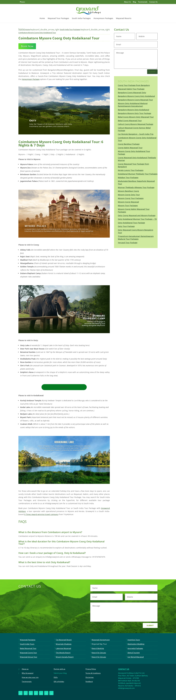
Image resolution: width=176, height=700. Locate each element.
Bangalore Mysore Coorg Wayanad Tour (135, 100)
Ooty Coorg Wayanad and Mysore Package (136, 215)
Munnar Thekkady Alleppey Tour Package (136, 187)
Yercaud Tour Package (127, 242)
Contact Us (153, 2)
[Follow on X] (31, 693)
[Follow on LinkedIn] (36, 693)
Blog (134, 2)
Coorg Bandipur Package (129, 144)
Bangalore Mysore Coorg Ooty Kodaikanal (136, 96)
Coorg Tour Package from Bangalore (134, 85)
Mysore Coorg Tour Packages (131, 198)
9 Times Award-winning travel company (41, 514)
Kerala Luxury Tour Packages (130, 170)
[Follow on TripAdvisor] (46, 693)
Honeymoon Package (31, 79)
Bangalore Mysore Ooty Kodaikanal (133, 109)
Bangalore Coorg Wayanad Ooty (132, 92)
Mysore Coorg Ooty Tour (129, 194)
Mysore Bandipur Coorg (128, 191)
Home (42, 18)
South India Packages (81, 18)
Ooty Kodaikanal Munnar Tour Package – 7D (137, 219)
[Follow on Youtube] (51, 693)
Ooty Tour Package (126, 226)
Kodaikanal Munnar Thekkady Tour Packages (137, 174)
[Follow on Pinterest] (41, 693)
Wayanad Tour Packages (58, 18)
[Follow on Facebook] (20, 693)
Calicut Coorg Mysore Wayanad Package (135, 124)
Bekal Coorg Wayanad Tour (130, 120)
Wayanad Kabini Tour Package (131, 89)
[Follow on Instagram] (26, 693)
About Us (127, 2)
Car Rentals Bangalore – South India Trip (135, 134)
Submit (152, 71)
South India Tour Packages (70, 29)
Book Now (27, 46)
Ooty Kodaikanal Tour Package (131, 222)
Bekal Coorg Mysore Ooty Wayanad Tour (136, 117)
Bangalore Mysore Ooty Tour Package (134, 113)
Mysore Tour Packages (128, 205)
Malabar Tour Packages (128, 177)
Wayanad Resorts (123, 18)
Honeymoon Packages (103, 18)
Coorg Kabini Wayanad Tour (130, 147)
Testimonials (142, 2)
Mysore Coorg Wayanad (128, 202)
